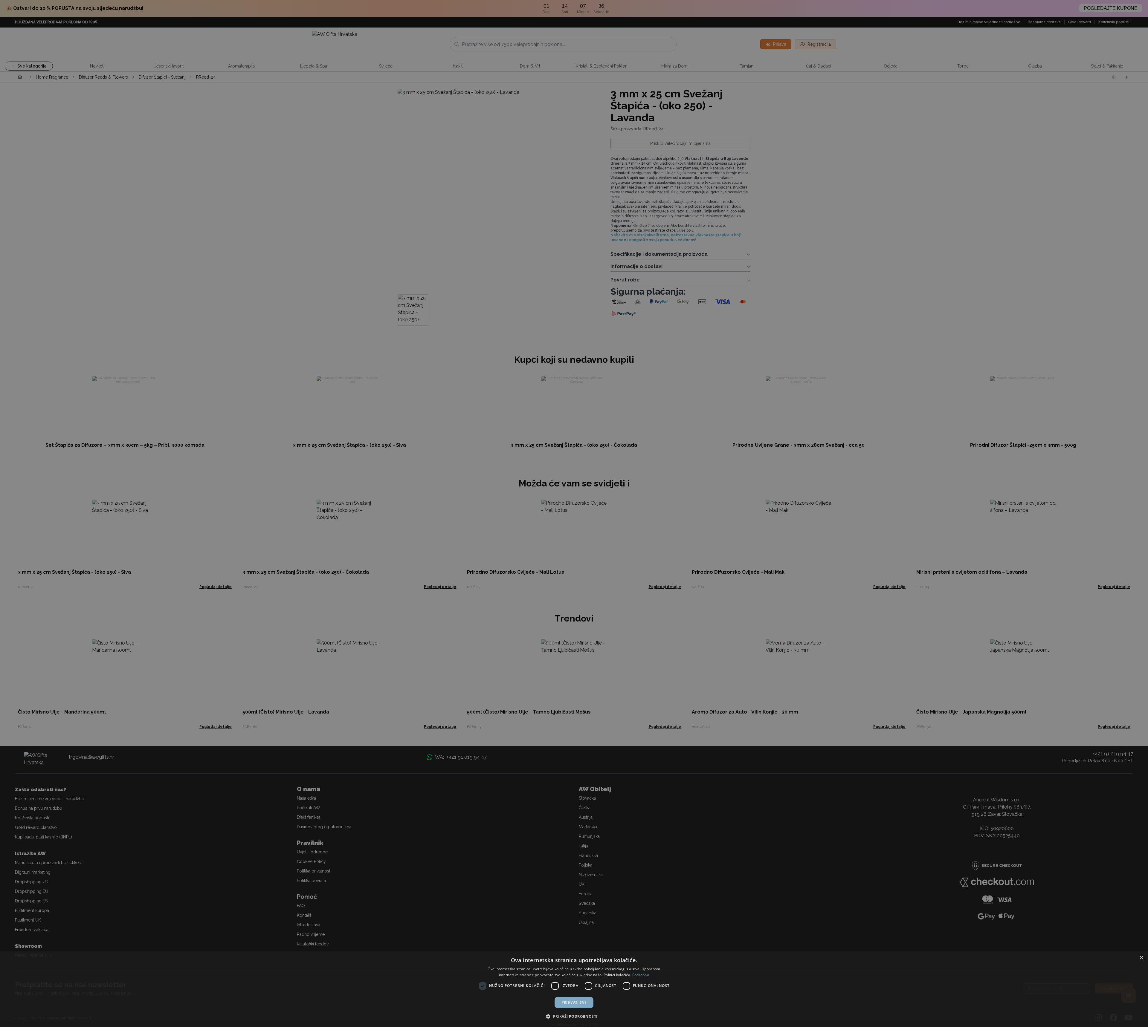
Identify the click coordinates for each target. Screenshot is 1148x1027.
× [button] (1141, 958)
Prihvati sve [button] (574, 1002)
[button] (573, 1016)
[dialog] (574, 989)
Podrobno (640, 974)
